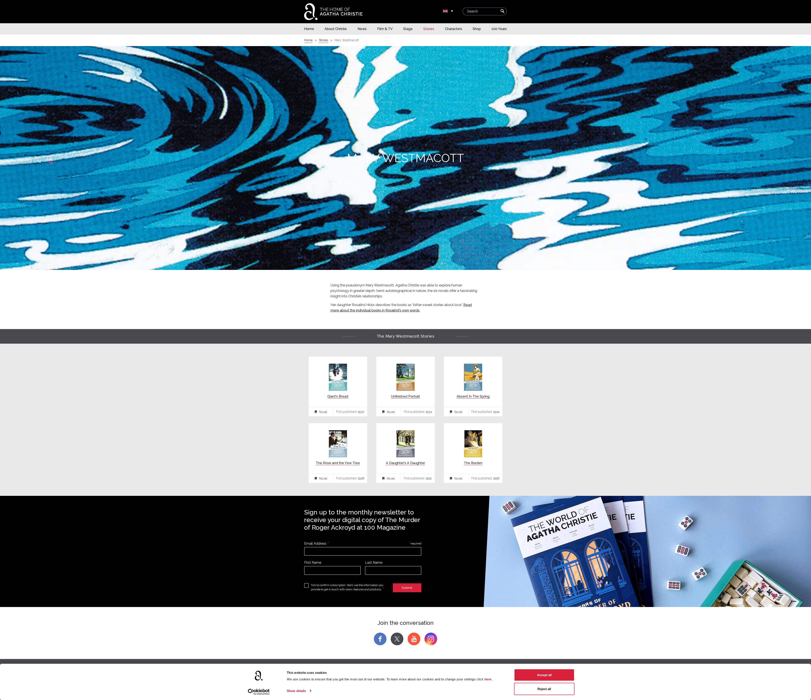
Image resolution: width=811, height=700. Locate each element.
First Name (312, 563)
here (487, 679)
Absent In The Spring (473, 396)
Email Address (315, 543)
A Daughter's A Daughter (405, 463)
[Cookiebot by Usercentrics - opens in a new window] (258, 692)
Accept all (544, 675)
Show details (296, 691)
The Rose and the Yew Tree (338, 463)
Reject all (544, 688)
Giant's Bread (337, 396)
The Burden (473, 463)
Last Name (373, 563)
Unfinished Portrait (405, 396)
